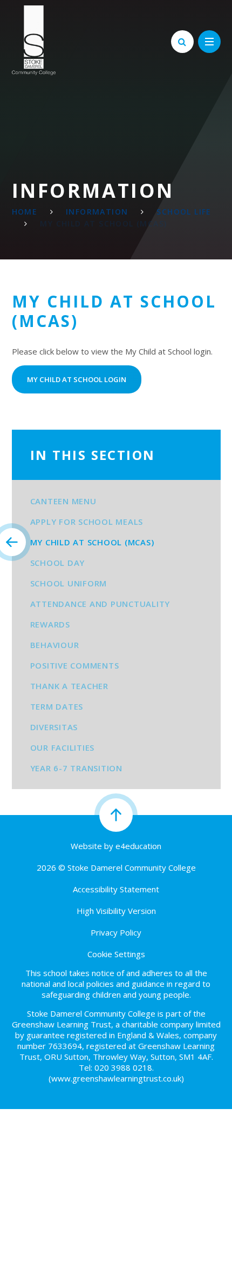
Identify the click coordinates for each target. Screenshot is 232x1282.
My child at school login (76, 379)
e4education (138, 845)
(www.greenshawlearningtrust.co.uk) (116, 1078)
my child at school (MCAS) (103, 223)
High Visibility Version (116, 910)
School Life (183, 211)
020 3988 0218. (124, 1067)
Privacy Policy (116, 932)
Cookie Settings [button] (116, 954)
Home (25, 211)
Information (97, 211)
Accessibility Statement (116, 889)
